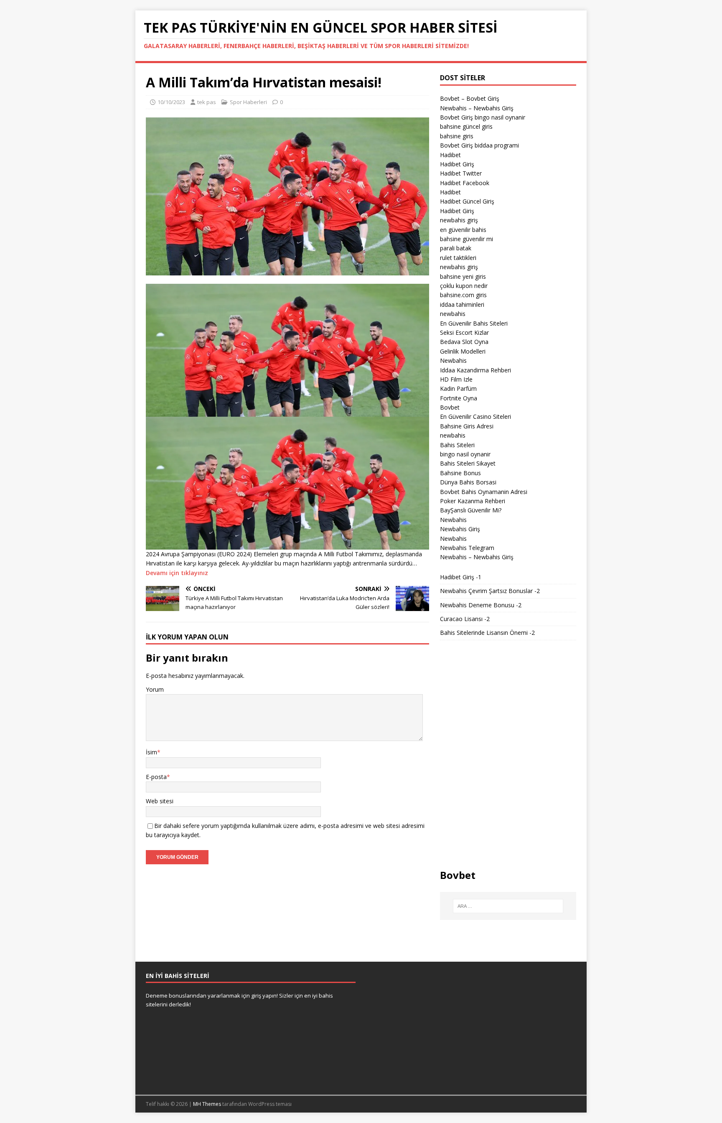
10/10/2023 (171, 102)
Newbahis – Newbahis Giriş (477, 108)
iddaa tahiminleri (462, 304)
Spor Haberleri (248, 102)
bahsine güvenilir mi (466, 239)
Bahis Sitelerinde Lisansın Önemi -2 (487, 633)
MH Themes (207, 1104)
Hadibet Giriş (457, 164)
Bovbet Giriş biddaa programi (479, 145)
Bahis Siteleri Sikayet (468, 463)
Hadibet (450, 155)
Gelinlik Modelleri (463, 351)
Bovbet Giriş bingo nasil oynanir (482, 117)
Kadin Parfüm (458, 388)
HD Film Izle (456, 379)
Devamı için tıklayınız (177, 573)
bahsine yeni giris (463, 276)
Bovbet (450, 407)
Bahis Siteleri (457, 445)
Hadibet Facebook (464, 183)
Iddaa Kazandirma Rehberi (475, 370)
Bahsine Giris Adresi (466, 426)
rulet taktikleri (458, 258)
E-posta (156, 777)
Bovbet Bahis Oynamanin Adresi (483, 492)
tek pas (206, 102)
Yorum (155, 689)
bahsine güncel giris (466, 126)
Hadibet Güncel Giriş (467, 201)
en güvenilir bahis (463, 230)
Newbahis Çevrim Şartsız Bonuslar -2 (490, 591)
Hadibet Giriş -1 (460, 577)
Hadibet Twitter (461, 173)
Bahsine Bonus (460, 473)
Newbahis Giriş (460, 529)
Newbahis (453, 360)
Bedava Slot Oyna (464, 342)
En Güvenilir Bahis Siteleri (474, 323)
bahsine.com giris (463, 295)
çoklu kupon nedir (464, 286)
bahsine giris (456, 136)
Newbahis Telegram (467, 548)
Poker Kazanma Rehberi (472, 501)
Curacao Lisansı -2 (465, 619)
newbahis (452, 314)
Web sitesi (159, 801)
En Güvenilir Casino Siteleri (475, 416)
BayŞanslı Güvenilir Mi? (470, 510)
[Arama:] (508, 906)
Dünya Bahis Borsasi (468, 482)
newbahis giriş (459, 220)
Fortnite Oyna (458, 398)
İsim (151, 752)
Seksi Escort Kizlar (464, 332)
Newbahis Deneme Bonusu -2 (480, 605)
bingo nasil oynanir (465, 454)
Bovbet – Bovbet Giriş (469, 98)
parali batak (455, 248)
